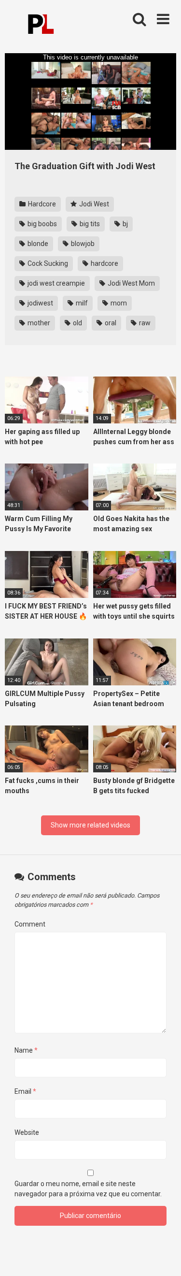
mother (38, 323)
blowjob (82, 243)
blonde (37, 243)
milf (81, 303)
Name (26, 1050)
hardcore (103, 263)
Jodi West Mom (130, 283)
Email (25, 1091)
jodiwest (39, 303)
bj (124, 224)
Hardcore (41, 204)
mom (118, 303)
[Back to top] (163, 1256)
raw (144, 323)
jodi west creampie (55, 283)
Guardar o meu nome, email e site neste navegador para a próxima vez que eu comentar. (88, 1189)
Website (26, 1132)
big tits (89, 224)
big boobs (41, 224)
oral (109, 323)
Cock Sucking (47, 263)
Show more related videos (90, 825)
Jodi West (93, 204)
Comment (29, 924)
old (76, 323)
